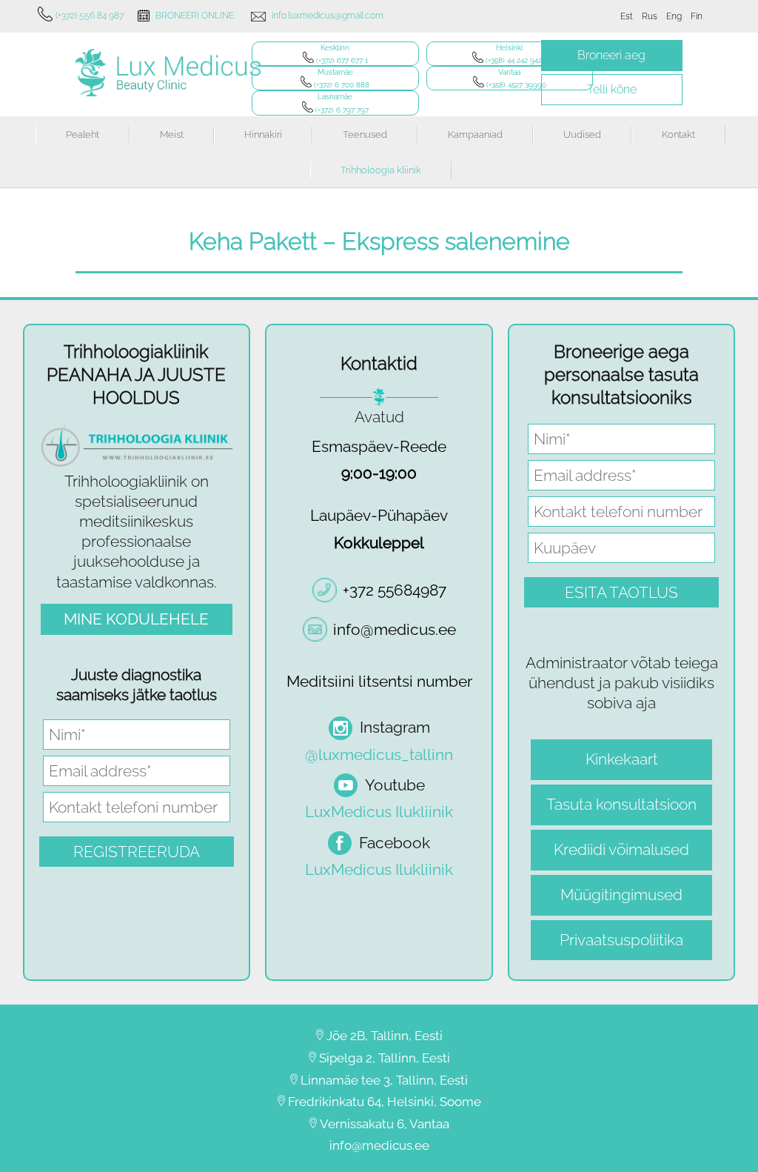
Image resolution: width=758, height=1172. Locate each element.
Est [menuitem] (626, 16)
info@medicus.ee (379, 1145)
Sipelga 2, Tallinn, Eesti (384, 1058)
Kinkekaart (622, 759)
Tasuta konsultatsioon (621, 804)
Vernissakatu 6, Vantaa (384, 1123)
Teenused (365, 134)
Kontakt (678, 134)
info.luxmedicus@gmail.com (327, 15)
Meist (172, 134)
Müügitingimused (621, 894)
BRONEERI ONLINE (194, 15)
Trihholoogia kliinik (381, 170)
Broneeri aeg (611, 55)
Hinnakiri (263, 134)
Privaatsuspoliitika (621, 939)
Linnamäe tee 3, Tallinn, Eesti (384, 1080)
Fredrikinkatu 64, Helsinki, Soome (384, 1101)
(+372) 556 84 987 (90, 15)
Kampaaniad (475, 134)
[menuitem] (626, 16)
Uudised (582, 134)
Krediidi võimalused (621, 849)
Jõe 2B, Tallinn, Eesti (384, 1035)
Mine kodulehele (136, 619)
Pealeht (82, 134)
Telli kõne (612, 89)
